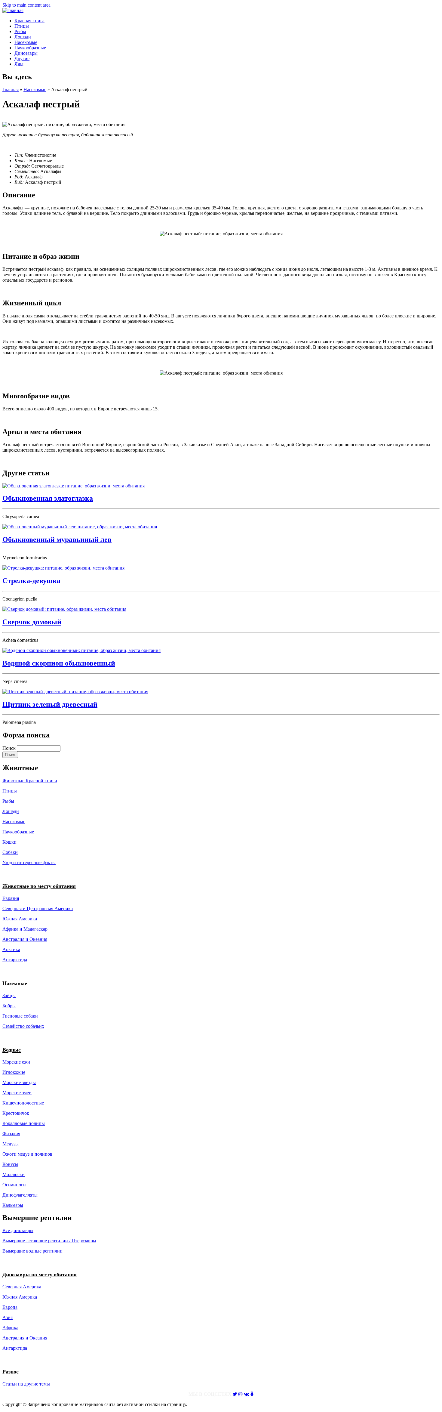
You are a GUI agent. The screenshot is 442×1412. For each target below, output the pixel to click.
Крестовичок (15, 1113)
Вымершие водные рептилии (32, 1250)
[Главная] (12, 10)
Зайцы (9, 995)
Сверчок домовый (31, 622)
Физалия (11, 1133)
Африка (10, 1327)
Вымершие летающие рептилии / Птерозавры (49, 1240)
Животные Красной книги (29, 780)
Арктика (11, 949)
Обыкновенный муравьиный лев (57, 539)
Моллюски (13, 1174)
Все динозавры (17, 1230)
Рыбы (20, 31)
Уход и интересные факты (29, 862)
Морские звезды (19, 1082)
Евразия (10, 898)
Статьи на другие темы (26, 1383)
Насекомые (25, 42)
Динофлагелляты (20, 1194)
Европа (9, 1307)
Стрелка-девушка (31, 581)
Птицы (21, 26)
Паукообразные (30, 47)
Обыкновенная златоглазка (47, 498)
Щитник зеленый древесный (49, 704)
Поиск (9, 748)
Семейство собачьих (23, 1026)
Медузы (10, 1143)
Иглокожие (13, 1072)
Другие (21, 58)
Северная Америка (21, 1286)
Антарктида (14, 1348)
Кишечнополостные (23, 1102)
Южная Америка (19, 918)
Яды (18, 63)
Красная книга (29, 20)
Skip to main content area (26, 5)
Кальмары (12, 1205)
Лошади (22, 36)
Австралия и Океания (24, 939)
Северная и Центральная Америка (37, 908)
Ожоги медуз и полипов (27, 1154)
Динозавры (26, 53)
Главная (10, 89)
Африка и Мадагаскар (25, 929)
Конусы (10, 1164)
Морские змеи (17, 1092)
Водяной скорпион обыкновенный (58, 663)
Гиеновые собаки (20, 1015)
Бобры (9, 1005)
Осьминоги (14, 1184)
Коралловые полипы (23, 1123)
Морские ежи (16, 1061)
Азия (7, 1317)
